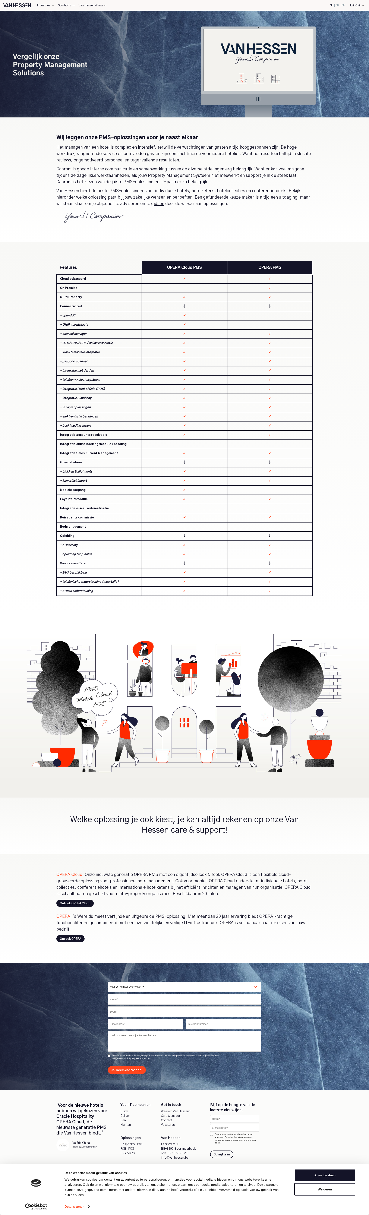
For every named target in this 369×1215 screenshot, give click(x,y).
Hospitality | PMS (131, 1144)
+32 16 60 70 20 (176, 1153)
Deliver (125, 1115)
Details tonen (74, 1206)
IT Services (127, 1153)
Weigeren (325, 1189)
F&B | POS (127, 1148)
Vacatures (168, 1124)
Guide (124, 1111)
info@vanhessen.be (175, 1157)
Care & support (171, 1115)
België (355, 5)
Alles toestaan (324, 1175)
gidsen (157, 204)
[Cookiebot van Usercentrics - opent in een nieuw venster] (36, 1206)
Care (123, 1120)
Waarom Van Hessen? (175, 1111)
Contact (166, 1120)
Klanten (125, 1124)
